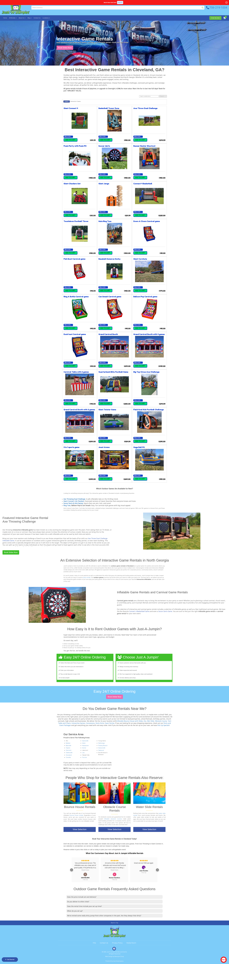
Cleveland (69, 755)
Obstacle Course (161, 721)
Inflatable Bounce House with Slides (129, 721)
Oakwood (101, 750)
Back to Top (114, 923)
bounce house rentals (76, 815)
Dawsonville (101, 748)
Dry (145, 721)
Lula (83, 752)
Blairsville (68, 745)
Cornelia (68, 757)
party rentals (87, 577)
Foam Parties (109, 723)
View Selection (80, 829)
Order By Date (215, 18)
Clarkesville (69, 752)
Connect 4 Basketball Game (139, 611)
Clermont (68, 750)
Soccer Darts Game (165, 611)
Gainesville (85, 741)
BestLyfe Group (119, 956)
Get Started (10, 959)
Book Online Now (65, 48)
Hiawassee (85, 745)
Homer (84, 748)
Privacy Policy (117, 943)
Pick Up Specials (163, 725)
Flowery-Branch (102, 745)
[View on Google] (85, 867)
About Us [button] (22, 18)
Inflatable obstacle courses (113, 819)
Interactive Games (78, 723)
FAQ (94, 943)
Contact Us (37, 18)
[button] (71, 869)
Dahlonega (101, 743)
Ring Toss (67, 505)
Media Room (131, 943)
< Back (66, 101)
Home (5, 18)
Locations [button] (46, 18)
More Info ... (68, 136)
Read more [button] (114, 870)
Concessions (90, 723)
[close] (226, 2)
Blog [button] (29, 18)
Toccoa (84, 757)
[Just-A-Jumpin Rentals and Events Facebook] (114, 948)
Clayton (68, 748)
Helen (84, 743)
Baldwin (68, 743)
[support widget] (223, 960)
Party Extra (100, 723)
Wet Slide (150, 721)
